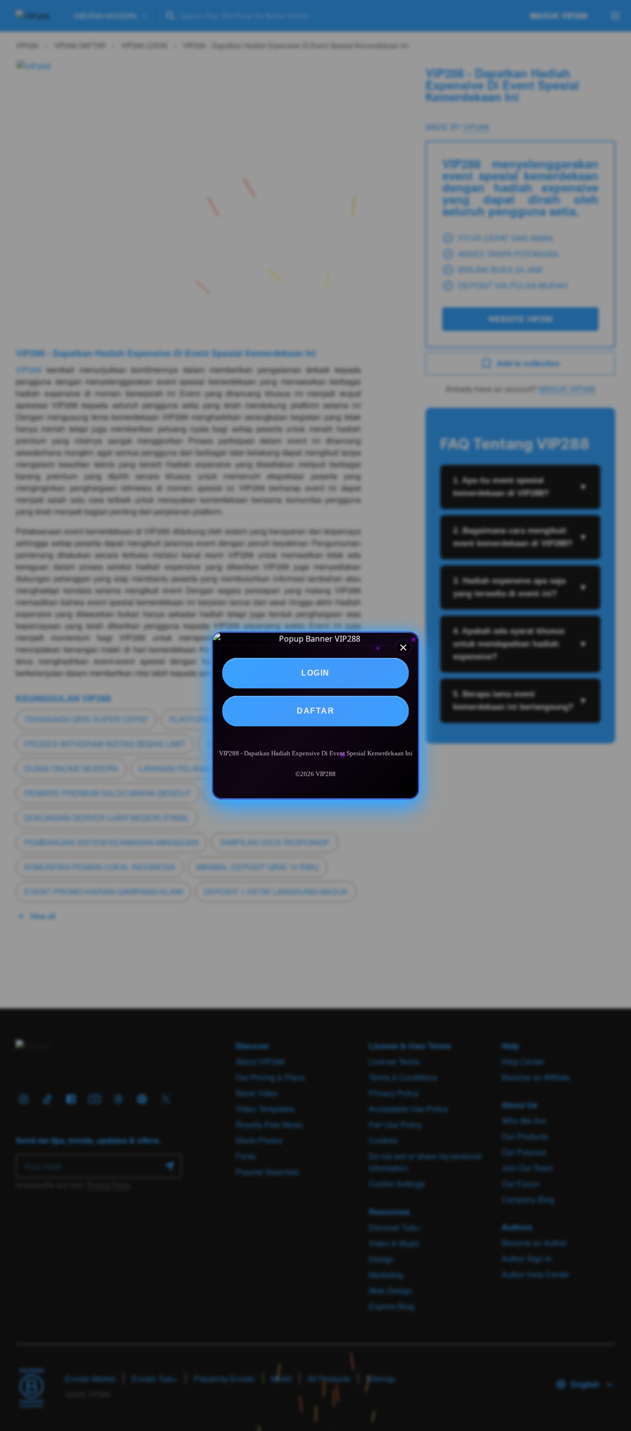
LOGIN (315, 673)
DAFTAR (315, 711)
